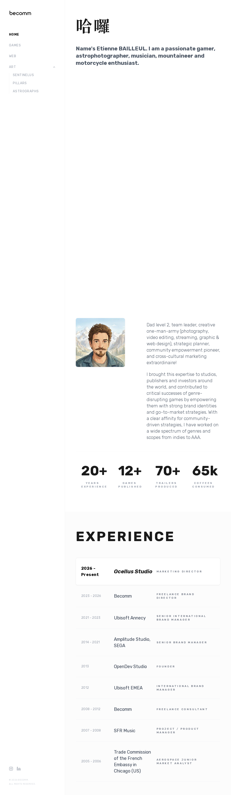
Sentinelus (23, 75)
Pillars (20, 83)
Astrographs (26, 91)
